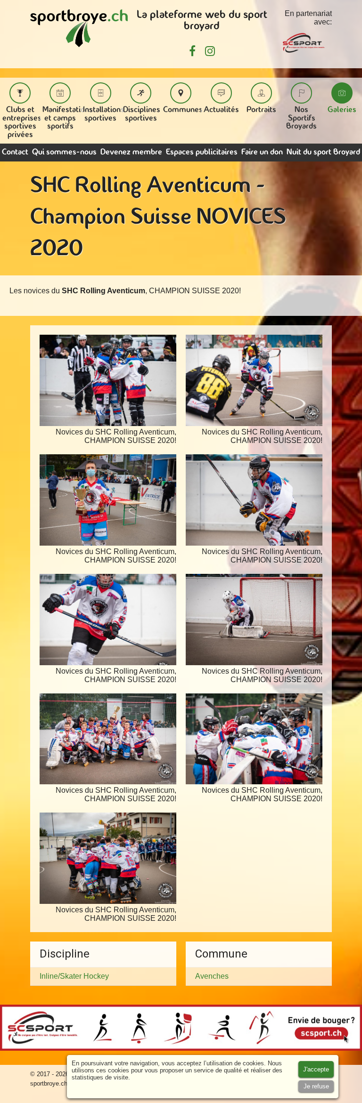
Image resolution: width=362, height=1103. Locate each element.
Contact (15, 152)
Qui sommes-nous (64, 152)
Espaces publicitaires (202, 152)
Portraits (261, 110)
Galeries (342, 110)
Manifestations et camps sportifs (67, 118)
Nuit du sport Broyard (323, 152)
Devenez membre (131, 152)
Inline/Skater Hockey (74, 976)
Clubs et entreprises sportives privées (21, 122)
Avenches (212, 976)
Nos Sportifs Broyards (301, 118)
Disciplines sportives (141, 114)
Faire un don (262, 152)
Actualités (221, 110)
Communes (183, 110)
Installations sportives (103, 114)
